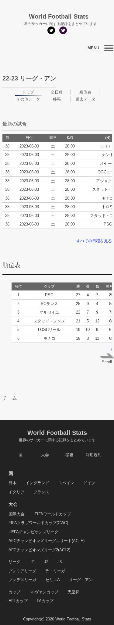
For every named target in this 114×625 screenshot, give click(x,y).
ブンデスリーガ (22, 579)
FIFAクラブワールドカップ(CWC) (38, 522)
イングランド (37, 483)
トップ (28, 92)
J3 (59, 561)
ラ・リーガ (55, 571)
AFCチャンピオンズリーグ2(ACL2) (39, 550)
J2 (46, 561)
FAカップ (45, 600)
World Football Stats (57, 435)
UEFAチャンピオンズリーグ (33, 532)
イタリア (16, 492)
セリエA (52, 579)
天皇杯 (73, 592)
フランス (41, 492)
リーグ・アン (81, 579)
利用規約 (94, 455)
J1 (33, 561)
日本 (12, 483)
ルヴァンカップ (44, 592)
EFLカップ (18, 600)
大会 (45, 455)
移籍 (57, 99)
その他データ (28, 99)
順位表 (85, 92)
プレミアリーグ (22, 571)
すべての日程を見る (94, 241)
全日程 (57, 92)
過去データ (85, 99)
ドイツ (89, 483)
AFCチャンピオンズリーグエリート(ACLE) (47, 540)
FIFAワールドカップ (53, 514)
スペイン (66, 483)
